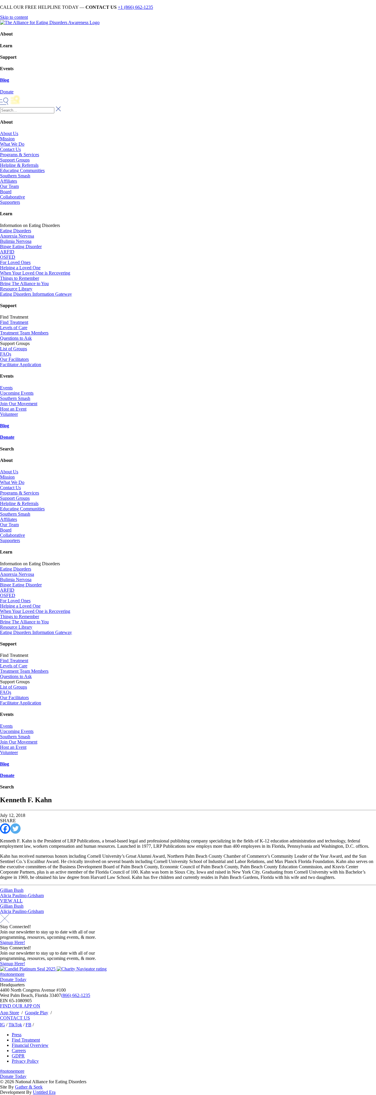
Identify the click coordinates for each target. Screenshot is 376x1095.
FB (28, 1024)
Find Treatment (14, 322)
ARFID (7, 251)
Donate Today (13, 979)
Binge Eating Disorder (21, 246)
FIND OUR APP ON (20, 1005)
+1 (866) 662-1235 (135, 7)
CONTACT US (15, 1017)
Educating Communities (22, 170)
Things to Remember (19, 278)
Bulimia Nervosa (15, 241)
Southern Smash (15, 175)
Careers (19, 1050)
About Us (9, 133)
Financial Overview (30, 1045)
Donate (7, 437)
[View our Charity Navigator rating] (82, 968)
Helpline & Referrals (19, 165)
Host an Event (13, 408)
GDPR (18, 1055)
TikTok (15, 1024)
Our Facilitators (14, 359)
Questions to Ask (16, 338)
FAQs (5, 353)
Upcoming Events (16, 393)
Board (5, 191)
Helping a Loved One (20, 267)
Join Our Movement (18, 403)
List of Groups (13, 348)
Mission (7, 138)
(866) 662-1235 (75, 995)
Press (16, 1034)
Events (6, 387)
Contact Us (10, 149)
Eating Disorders (15, 230)
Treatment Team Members (24, 332)
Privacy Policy (25, 1061)
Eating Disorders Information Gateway (36, 294)
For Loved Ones (15, 262)
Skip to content (14, 17)
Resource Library (16, 288)
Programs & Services (19, 154)
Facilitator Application (20, 364)
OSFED (7, 257)
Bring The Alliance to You (24, 283)
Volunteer (9, 414)
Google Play (36, 1012)
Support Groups (15, 159)
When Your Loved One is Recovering (35, 272)
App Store (9, 1012)
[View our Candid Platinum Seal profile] (28, 968)
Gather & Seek (29, 1086)
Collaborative (12, 196)
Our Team (9, 186)
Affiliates (8, 181)
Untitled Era (44, 1092)
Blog (4, 80)
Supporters (10, 202)
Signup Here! (12, 942)
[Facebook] (5, 828)
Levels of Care (13, 327)
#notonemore (12, 974)
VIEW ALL (11, 900)
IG (2, 1024)
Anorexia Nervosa (17, 235)
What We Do (12, 144)
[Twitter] (15, 828)
